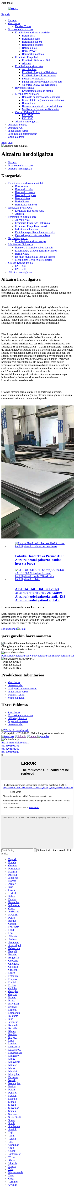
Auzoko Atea (29, 69)
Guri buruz (14, 23)
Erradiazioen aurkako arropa (37, 90)
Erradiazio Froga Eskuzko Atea (39, 75)
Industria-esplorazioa (33, 78)
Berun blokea (29, 47)
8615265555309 (10, 748)
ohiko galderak (16, 136)
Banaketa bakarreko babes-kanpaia (41, 96)
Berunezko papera (32, 41)
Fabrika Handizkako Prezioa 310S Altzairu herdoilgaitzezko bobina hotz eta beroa (39, 559)
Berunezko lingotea (32, 44)
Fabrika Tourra (23, 26)
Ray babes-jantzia (24, 87)
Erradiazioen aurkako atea (29, 66)
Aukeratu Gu (15, 127)
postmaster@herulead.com (15, 655)
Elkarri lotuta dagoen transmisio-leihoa (43, 100)
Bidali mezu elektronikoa (15, 742)
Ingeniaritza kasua (18, 130)
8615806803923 (10, 751)
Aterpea (26, 63)
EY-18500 (27, 115)
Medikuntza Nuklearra (27, 93)
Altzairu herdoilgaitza (27, 121)
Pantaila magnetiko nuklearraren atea (42, 81)
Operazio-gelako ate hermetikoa (39, 84)
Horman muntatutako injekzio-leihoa (42, 106)
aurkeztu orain (9, 628)
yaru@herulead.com (41, 655)
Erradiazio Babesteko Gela (36, 60)
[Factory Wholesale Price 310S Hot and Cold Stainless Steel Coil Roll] (40, 546)
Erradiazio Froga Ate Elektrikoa (39, 72)
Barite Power (29, 50)
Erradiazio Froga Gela (27, 57)
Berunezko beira (31, 38)
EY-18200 (27, 118)
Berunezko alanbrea (33, 54)
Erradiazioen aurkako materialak (32, 32)
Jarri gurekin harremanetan (22, 133)
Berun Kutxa (29, 103)
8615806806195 (10, 745)
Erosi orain (7, 142)
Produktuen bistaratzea (20, 29)
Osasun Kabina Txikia (27, 112)
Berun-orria (28, 35)
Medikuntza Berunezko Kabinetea (40, 109)
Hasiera (12, 20)
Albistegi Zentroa (17, 124)
